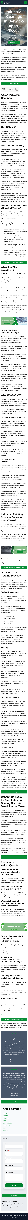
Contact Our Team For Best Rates (14, 262)
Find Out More (14, 857)
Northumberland (7, 1123)
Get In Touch (14, 1195)
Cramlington (6, 1125)
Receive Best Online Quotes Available (14, 567)
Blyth (4, 1120)
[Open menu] (25, 2)
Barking (3, 1014)
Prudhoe (5, 1130)
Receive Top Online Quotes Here (14, 792)
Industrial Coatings (13, 49)
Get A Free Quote (14, 1101)
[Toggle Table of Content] (16, 89)
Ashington (5, 1115)
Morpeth (5, 1113)
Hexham (5, 1128)
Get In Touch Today (14, 83)
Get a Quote (13, 42)
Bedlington (6, 1118)
